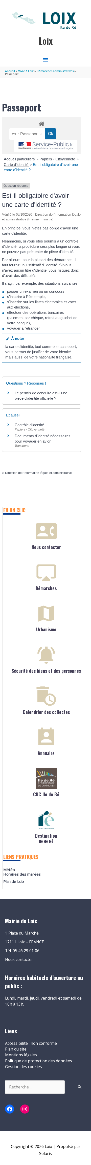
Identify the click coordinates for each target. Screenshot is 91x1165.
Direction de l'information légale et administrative (38, 473)
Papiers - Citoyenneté (57, 159)
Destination (46, 837)
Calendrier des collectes (46, 712)
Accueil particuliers (20, 159)
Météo (9, 869)
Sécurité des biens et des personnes (46, 670)
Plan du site (16, 1049)
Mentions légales (21, 1055)
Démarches (46, 588)
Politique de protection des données (38, 1061)
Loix (46, 40)
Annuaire (46, 753)
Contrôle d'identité (29, 425)
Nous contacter (46, 547)
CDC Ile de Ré (46, 794)
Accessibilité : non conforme (31, 1043)
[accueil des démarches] (41, 123)
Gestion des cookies (23, 1066)
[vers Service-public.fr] (45, 146)
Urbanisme (46, 629)
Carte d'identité (16, 164)
